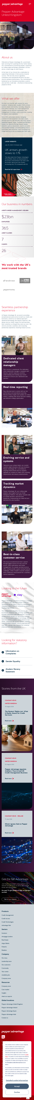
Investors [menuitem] (4, 933)
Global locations (8, 1000)
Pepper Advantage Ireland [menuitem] (9, 1007)
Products (5, 911)
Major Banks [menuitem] (5, 943)
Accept (17, 1086)
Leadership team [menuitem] (6, 961)
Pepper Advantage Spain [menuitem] (9, 1011)
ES (31, 1098)
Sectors (4, 929)
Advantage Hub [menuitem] (6, 925)
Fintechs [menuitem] (4, 947)
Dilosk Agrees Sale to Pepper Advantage (16, 825)
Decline (17, 1092)
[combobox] (27, 1098)
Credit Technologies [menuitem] (8, 922)
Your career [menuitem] (5, 971)
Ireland (20, 816)
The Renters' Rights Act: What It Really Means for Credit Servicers (16, 713)
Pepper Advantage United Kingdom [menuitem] (12, 1004)
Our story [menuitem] (4, 958)
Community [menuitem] (5, 968)
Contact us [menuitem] (5, 1018)
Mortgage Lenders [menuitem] (7, 936)
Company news (10, 700)
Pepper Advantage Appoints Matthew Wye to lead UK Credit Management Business (16, 771)
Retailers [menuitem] (4, 950)
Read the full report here (12, 169)
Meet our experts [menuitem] (7, 996)
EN (28, 1098)
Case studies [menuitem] (5, 989)
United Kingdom (11, 703)
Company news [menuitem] (6, 978)
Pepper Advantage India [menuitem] (9, 1014)
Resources (6, 982)
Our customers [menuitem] (6, 965)
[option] (30, 1098)
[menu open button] (30, 4)
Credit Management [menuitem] (8, 915)
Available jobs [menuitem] (6, 975)
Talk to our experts (10, 899)
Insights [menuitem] (4, 993)
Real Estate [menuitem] (5, 940)
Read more (8, 721)
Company (5, 954)
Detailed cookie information (17, 1080)
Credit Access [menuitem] (6, 918)
